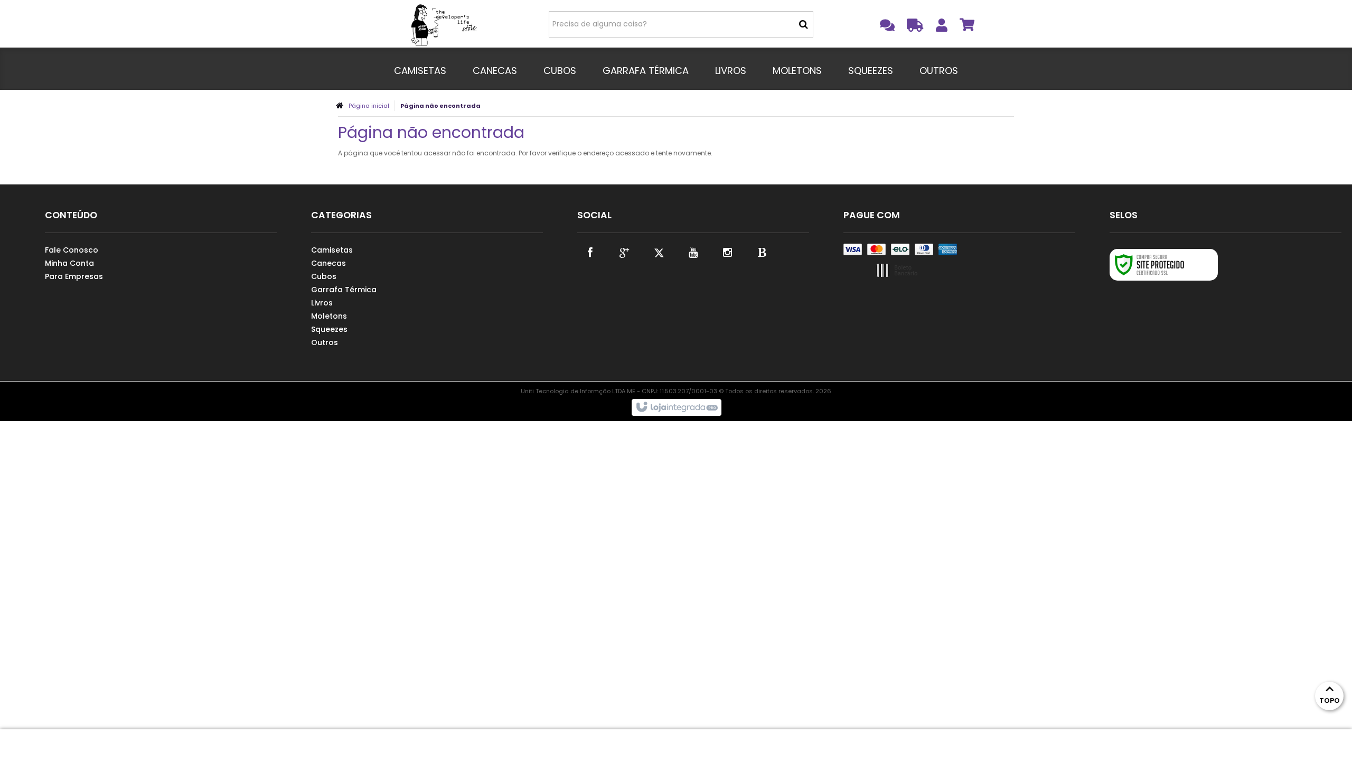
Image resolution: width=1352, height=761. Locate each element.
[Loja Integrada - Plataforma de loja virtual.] (676, 407)
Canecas (328, 263)
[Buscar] (803, 24)
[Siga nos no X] (659, 251)
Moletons (329, 316)
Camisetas (332, 250)
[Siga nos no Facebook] (590, 251)
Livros (322, 303)
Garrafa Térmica (344, 289)
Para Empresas (74, 276)
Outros (324, 342)
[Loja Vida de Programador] (444, 24)
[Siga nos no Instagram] (728, 251)
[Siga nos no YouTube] (693, 251)
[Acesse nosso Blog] (762, 251)
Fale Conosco (71, 250)
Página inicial (369, 105)
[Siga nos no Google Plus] (625, 251)
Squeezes (329, 329)
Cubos (323, 276)
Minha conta (69, 263)
